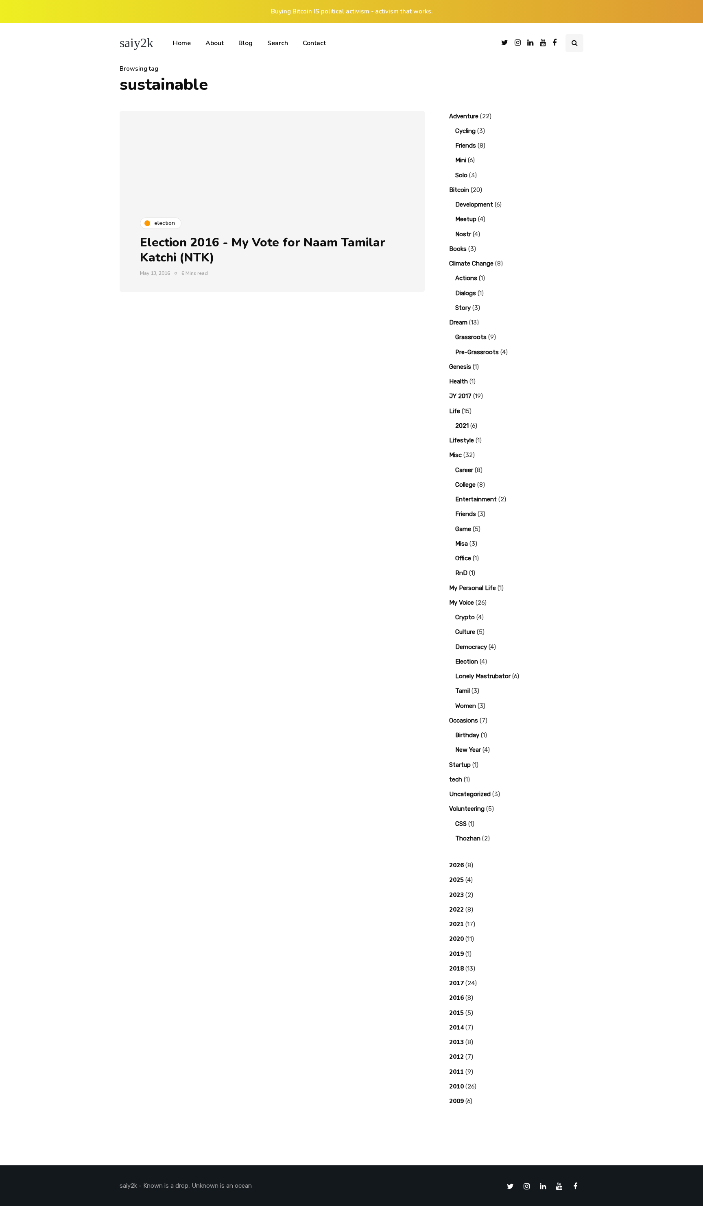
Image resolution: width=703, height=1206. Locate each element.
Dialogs (465, 293)
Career (464, 470)
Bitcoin (459, 190)
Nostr (463, 234)
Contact (314, 43)
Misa (461, 543)
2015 (456, 1013)
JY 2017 (460, 396)
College (465, 484)
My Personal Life (472, 588)
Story (463, 307)
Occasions (463, 720)
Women (465, 706)
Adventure (463, 116)
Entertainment (476, 499)
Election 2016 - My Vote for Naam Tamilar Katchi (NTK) (262, 250)
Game (463, 529)
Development (474, 204)
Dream (458, 322)
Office (463, 558)
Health (458, 381)
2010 (456, 1086)
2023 (456, 895)
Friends (465, 145)
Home (182, 43)
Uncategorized (470, 794)
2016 (456, 998)
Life (454, 411)
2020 (456, 939)
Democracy (471, 647)
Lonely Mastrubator (483, 676)
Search (277, 43)
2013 (456, 1042)
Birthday (467, 735)
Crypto (465, 617)
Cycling (465, 131)
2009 (456, 1101)
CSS (461, 823)
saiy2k (136, 42)
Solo (461, 175)
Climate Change (471, 263)
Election (466, 661)
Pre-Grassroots (477, 352)
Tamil (462, 690)
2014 (456, 1027)
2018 (456, 968)
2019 (456, 954)
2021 (462, 425)
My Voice (461, 602)
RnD (461, 573)
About (214, 43)
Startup (460, 764)
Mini (460, 160)
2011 (456, 1072)
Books (458, 249)
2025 (456, 880)
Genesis (460, 366)
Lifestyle (461, 440)
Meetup (465, 219)
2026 (456, 865)
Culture (465, 632)
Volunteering (467, 808)
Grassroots (471, 337)
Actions (466, 278)
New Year (468, 749)
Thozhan (467, 838)
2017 (456, 983)
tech (455, 779)
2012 (456, 1057)
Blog (245, 43)
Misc (455, 455)
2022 (456, 910)
